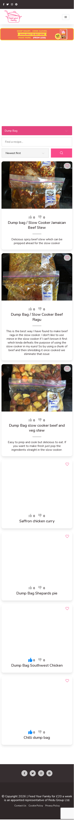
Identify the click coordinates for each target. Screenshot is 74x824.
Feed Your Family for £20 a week (50, 796)
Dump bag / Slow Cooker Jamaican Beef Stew (37, 225)
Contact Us (20, 805)
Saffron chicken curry (37, 521)
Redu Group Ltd (58, 800)
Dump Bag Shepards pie (36, 593)
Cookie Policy (36, 805)
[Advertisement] (37, 81)
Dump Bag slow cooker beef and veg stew (37, 428)
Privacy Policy (52, 805)
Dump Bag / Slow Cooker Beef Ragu (37, 317)
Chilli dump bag (37, 737)
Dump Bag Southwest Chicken (37, 665)
